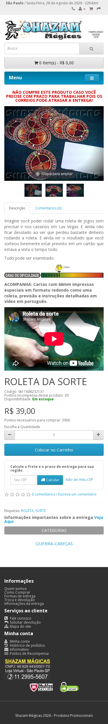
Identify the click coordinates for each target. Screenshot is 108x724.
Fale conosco (20, 618)
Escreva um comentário (77, 494)
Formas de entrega (19, 596)
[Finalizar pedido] (99, 8)
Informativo (19, 649)
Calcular (52, 479)
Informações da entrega (24, 603)
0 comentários (43, 494)
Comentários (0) (48, 208)
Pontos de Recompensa (29, 653)
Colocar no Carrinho (54, 450)
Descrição (17, 208)
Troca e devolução (19, 599)
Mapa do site (20, 626)
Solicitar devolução (25, 622)
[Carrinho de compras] (91, 8)
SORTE (40, 510)
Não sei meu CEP (79, 479)
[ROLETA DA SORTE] (33, 190)
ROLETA (27, 510)
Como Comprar (17, 592)
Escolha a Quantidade (22, 427)
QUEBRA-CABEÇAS (54, 543)
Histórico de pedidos (27, 645)
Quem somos (15, 588)
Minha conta (19, 641)
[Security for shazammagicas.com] (54, 685)
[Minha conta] (82, 8)
